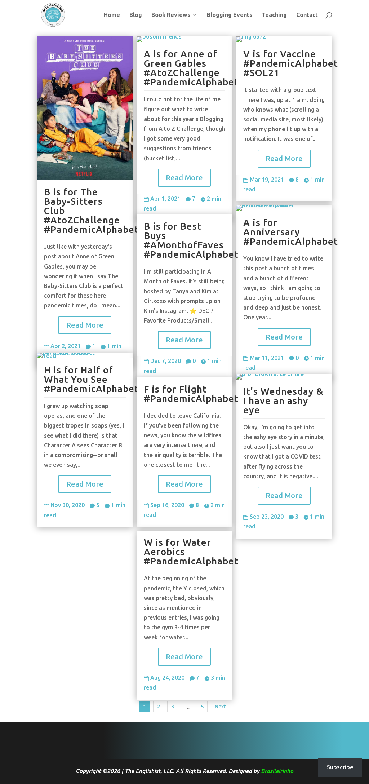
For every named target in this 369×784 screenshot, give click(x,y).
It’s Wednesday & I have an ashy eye (283, 400)
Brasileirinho (277, 771)
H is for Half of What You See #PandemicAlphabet (91, 379)
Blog (135, 15)
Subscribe (340, 767)
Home (112, 15)
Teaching (274, 15)
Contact (307, 15)
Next (220, 706)
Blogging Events (229, 15)
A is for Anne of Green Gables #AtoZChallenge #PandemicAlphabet (191, 68)
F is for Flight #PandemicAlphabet (191, 394)
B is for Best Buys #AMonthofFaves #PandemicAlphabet (191, 240)
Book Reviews (170, 15)
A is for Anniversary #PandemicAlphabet (290, 232)
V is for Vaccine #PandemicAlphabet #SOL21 (290, 63)
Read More (84, 325)
